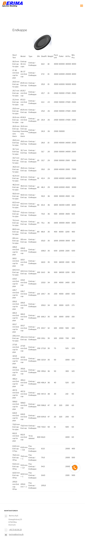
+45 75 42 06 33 (15, 530)
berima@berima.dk (16, 534)
